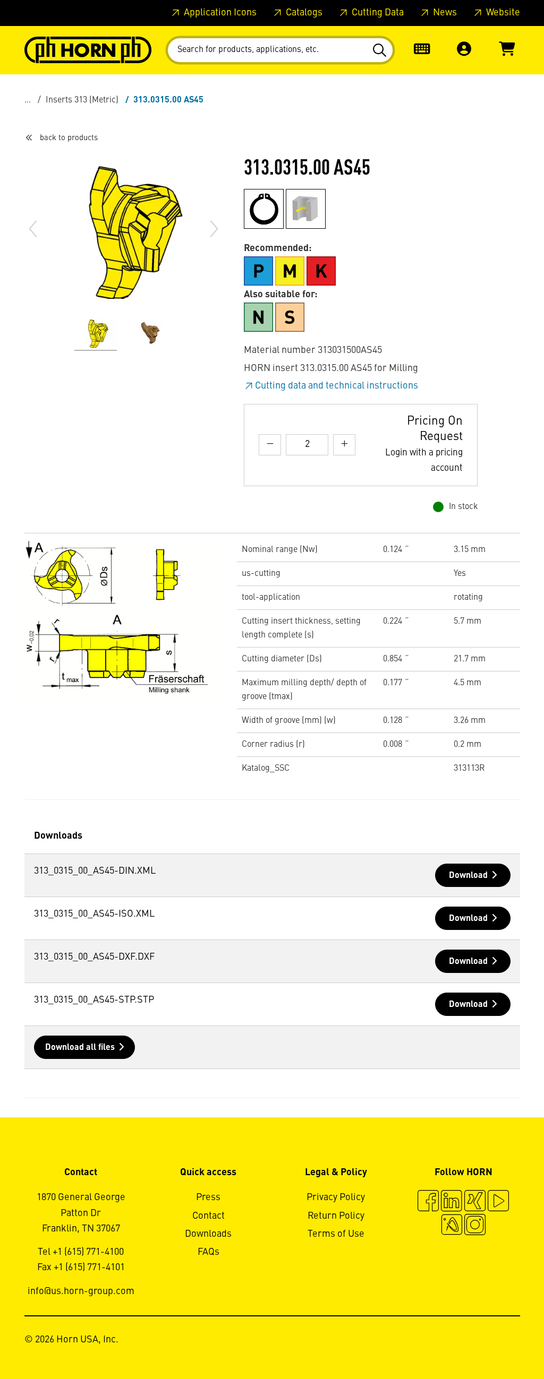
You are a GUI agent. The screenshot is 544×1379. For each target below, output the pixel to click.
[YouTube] (498, 1202)
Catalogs (303, 13)
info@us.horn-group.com (81, 1291)
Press (208, 1197)
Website (502, 13)
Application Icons (219, 13)
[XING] (475, 1202)
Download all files (80, 1048)
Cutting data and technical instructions (336, 386)
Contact (208, 1216)
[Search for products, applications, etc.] (381, 50)
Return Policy (336, 1216)
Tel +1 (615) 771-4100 (81, 1252)
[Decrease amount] (270, 444)
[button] (464, 50)
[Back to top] (495, 1342)
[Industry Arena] (451, 1226)
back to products (69, 138)
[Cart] (507, 50)
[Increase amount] (344, 444)
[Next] (214, 229)
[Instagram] (475, 1226)
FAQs (208, 1252)
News (444, 13)
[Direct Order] (422, 50)
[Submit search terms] (381, 50)
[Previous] (32, 229)
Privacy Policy (336, 1197)
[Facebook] (428, 1202)
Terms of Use (336, 1234)
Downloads (208, 1234)
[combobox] (280, 50)
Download (468, 876)
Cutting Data (377, 13)
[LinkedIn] (451, 1202)
